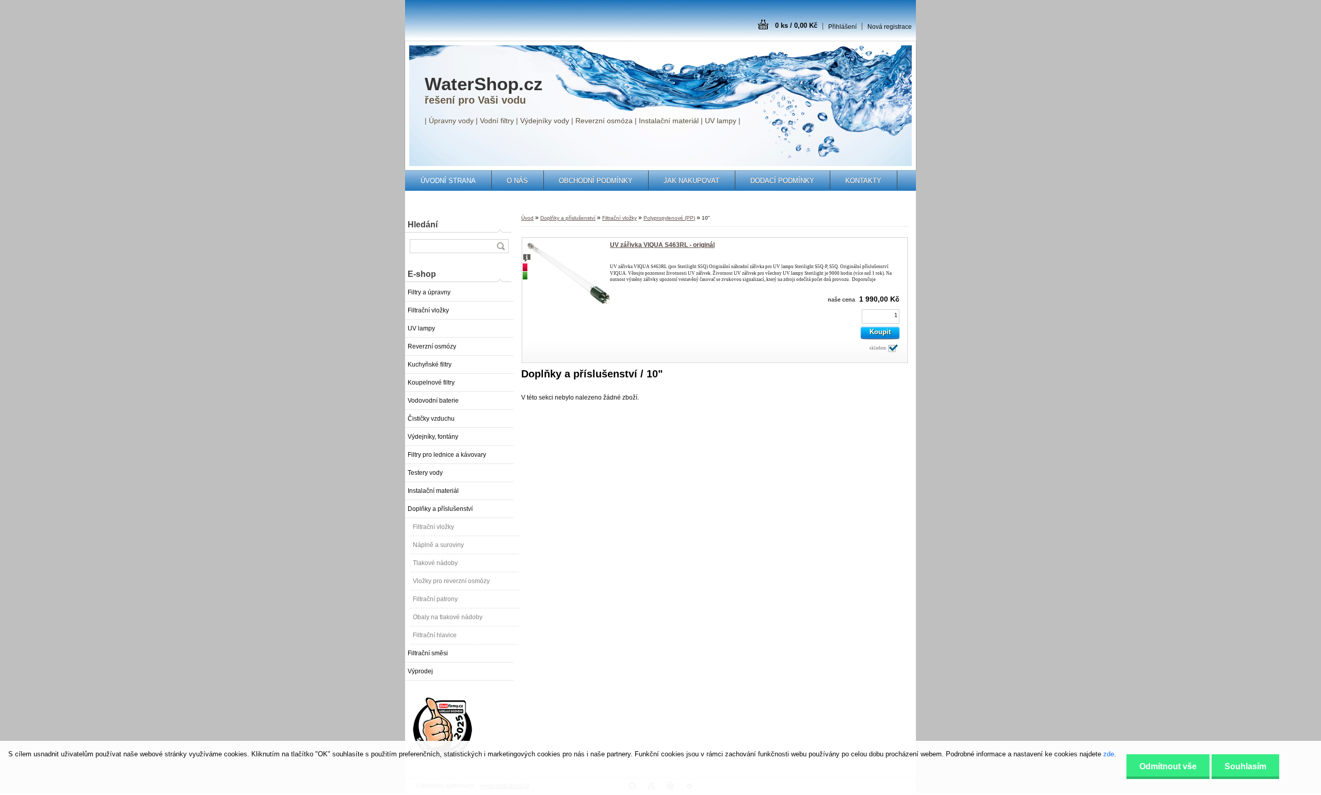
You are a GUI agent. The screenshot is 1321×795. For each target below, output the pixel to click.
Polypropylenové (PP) (669, 218)
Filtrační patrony (435, 599)
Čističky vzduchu (431, 418)
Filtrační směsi (428, 653)
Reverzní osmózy (432, 346)
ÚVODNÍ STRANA (448, 181)
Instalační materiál (433, 490)
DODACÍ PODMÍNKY (782, 181)
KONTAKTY (863, 181)
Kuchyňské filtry (430, 364)
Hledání (423, 224)
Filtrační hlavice (435, 635)
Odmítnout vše (1168, 766)
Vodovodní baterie (433, 400)
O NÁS (517, 181)
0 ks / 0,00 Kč (796, 25)
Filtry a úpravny (429, 292)
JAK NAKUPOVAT (691, 181)
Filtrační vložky (428, 310)
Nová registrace (889, 26)
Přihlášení (842, 26)
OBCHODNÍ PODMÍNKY (596, 181)
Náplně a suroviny (438, 545)
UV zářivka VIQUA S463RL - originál (662, 245)
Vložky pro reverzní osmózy (451, 581)
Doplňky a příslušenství (440, 508)
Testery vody (425, 472)
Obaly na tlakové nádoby (447, 617)
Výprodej (420, 671)
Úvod (527, 218)
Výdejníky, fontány (433, 436)
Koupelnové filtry (431, 382)
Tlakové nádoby (435, 563)
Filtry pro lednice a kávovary (447, 454)
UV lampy (421, 328)
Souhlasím (1245, 766)
